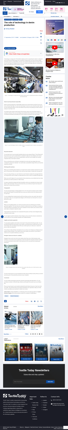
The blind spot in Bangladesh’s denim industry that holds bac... (23, 326)
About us (22, 427)
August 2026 (26, 359)
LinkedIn (45, 400)
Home (5, 13)
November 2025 (11, 359)
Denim (20, 19)
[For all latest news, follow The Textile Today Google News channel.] (42, 334)
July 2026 (41, 359)
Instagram (45, 409)
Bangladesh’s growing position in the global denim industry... (10, 326)
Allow (39, 11)
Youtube (45, 405)
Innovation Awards (55, 16)
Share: (41, 31)
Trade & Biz (22, 13)
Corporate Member (46, 427)
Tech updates (7, 16)
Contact (34, 407)
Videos (53, 1)
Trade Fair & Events (17, 1)
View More (40, 306)
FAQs (33, 409)
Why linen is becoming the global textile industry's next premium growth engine (56, 99)
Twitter (44, 407)
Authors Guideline (61, 428)
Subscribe (50, 381)
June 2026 (56, 359)
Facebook (45, 402)
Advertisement (48, 1)
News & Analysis (12, 13)
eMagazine (9, 1)
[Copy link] (41, 43)
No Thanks (31, 11)
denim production (14, 296)
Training (40, 427)
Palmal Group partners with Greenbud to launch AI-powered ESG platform (55, 93)
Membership (53, 13)
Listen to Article (11, 48)
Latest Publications (7, 339)
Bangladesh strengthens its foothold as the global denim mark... (36, 326)
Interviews (15, 16)
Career (52, 427)
